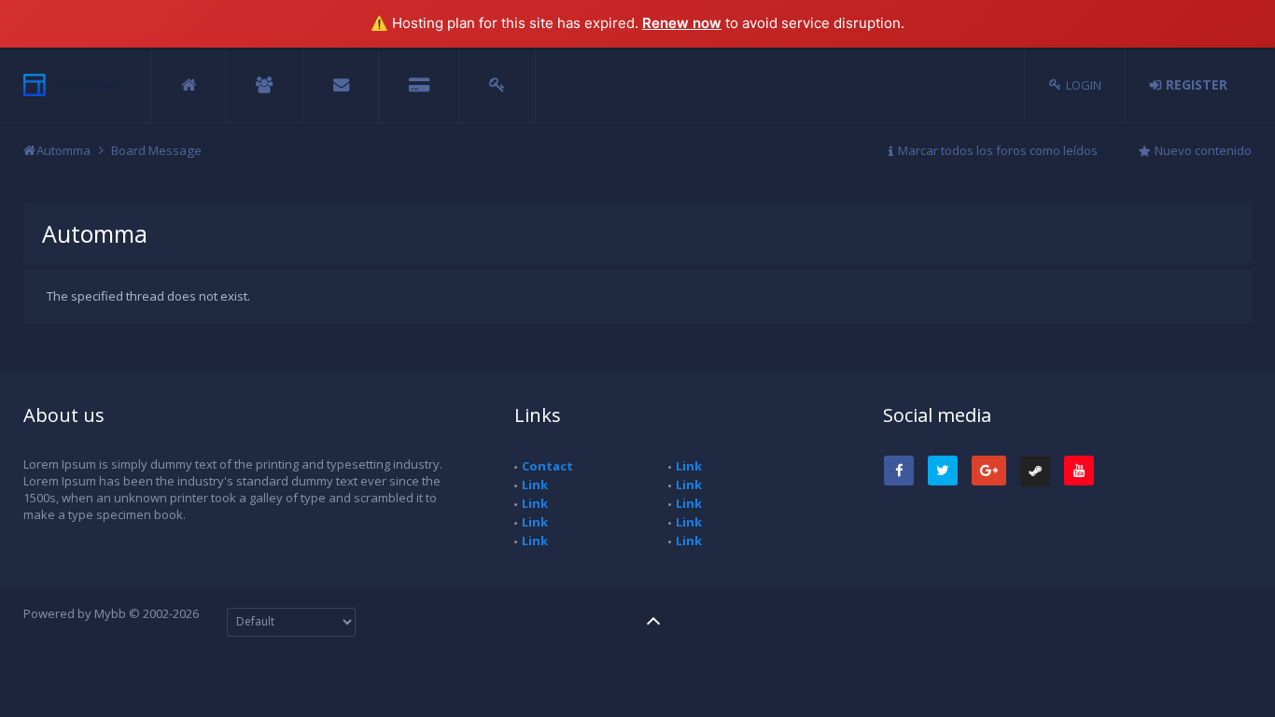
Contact (547, 465)
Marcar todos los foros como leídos (998, 150)
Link (535, 484)
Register (1196, 84)
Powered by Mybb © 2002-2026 (111, 613)
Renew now (682, 23)
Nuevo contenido (1203, 150)
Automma (63, 150)
